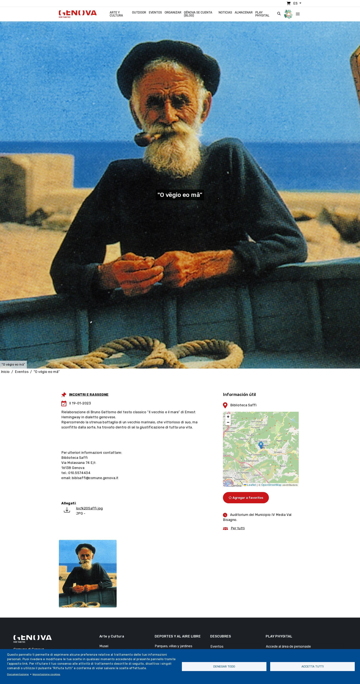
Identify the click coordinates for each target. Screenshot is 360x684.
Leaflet (251, 485)
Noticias (225, 12)
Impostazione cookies (46, 674)
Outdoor (139, 12)
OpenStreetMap (271, 485)
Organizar (173, 12)
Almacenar (244, 12)
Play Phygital (262, 14)
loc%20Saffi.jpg (89, 508)
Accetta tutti (313, 666)
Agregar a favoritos (247, 498)
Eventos (155, 12)
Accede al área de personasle (288, 646)
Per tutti (238, 528)
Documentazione (18, 674)
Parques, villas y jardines (173, 646)
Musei (103, 646)
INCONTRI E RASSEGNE (89, 395)
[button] (261, 445)
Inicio (5, 372)
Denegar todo (224, 666)
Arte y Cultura (116, 14)
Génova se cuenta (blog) (198, 14)
